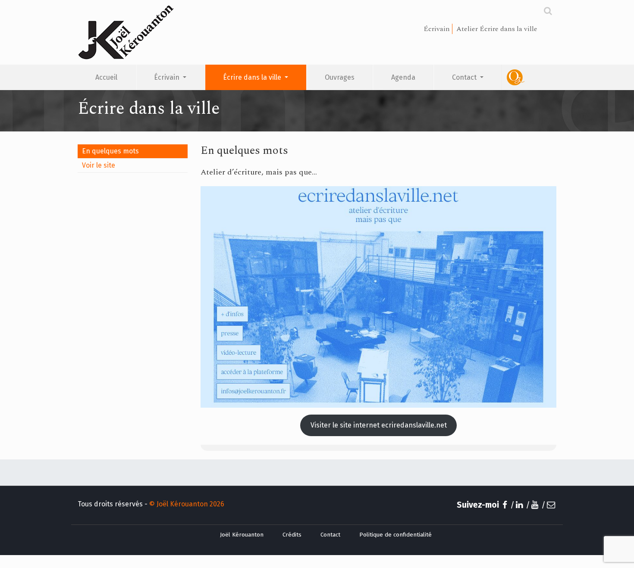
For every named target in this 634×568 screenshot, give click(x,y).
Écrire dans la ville (253, 77)
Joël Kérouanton (242, 534)
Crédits (291, 534)
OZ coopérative (529, 77)
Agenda (403, 77)
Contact (465, 77)
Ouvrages (340, 77)
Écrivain (167, 77)
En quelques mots (110, 151)
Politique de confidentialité (395, 534)
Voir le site (98, 165)
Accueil (106, 77)
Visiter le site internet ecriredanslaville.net (379, 425)
